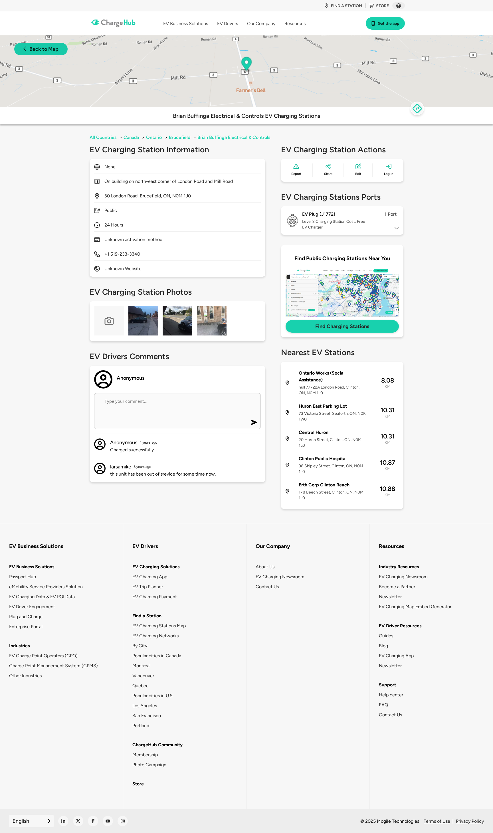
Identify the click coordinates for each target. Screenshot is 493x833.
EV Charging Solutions (155, 566)
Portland (140, 725)
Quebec (140, 685)
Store (382, 5)
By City (139, 645)
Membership (145, 754)
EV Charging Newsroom (280, 576)
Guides (386, 635)
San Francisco (146, 715)
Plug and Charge (26, 616)
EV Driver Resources (400, 625)
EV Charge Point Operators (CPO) (43, 655)
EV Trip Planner (147, 586)
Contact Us (267, 586)
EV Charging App (149, 576)
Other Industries (25, 675)
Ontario (154, 137)
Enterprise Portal (26, 626)
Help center (391, 694)
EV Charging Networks (155, 635)
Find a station (346, 5)
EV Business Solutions (31, 566)
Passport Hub (22, 576)
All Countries (103, 137)
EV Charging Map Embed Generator (415, 606)
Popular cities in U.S (152, 695)
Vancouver (143, 675)
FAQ (383, 704)
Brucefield (179, 137)
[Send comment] (254, 422)
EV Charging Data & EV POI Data (42, 596)
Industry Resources (399, 566)
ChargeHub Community (157, 744)
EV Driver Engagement (32, 606)
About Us (265, 566)
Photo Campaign (149, 764)
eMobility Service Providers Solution (46, 586)
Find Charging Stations (342, 326)
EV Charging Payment (154, 596)
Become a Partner (397, 586)
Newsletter (390, 596)
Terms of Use (437, 821)
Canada (131, 137)
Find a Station (146, 615)
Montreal (141, 665)
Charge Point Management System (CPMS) (53, 665)
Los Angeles (144, 705)
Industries (19, 645)
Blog (383, 645)
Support (387, 685)
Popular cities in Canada (156, 655)
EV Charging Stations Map (159, 625)
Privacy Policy (470, 821)
